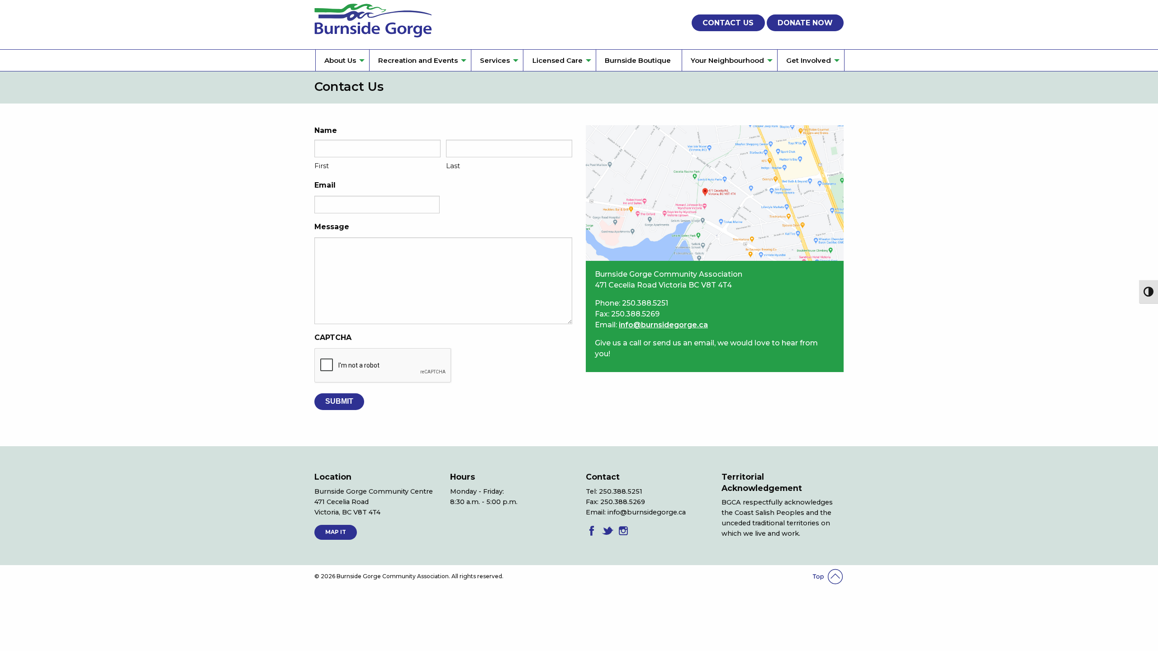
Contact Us (728, 23)
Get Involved (808, 60)
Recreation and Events (418, 60)
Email (325, 185)
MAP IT (335, 531)
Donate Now (805, 23)
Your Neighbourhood (727, 60)
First (321, 165)
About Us (340, 60)
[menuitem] (342, 60)
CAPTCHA (332, 337)
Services (495, 60)
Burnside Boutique (638, 60)
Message (331, 226)
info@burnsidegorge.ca (663, 325)
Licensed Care (557, 60)
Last (453, 165)
